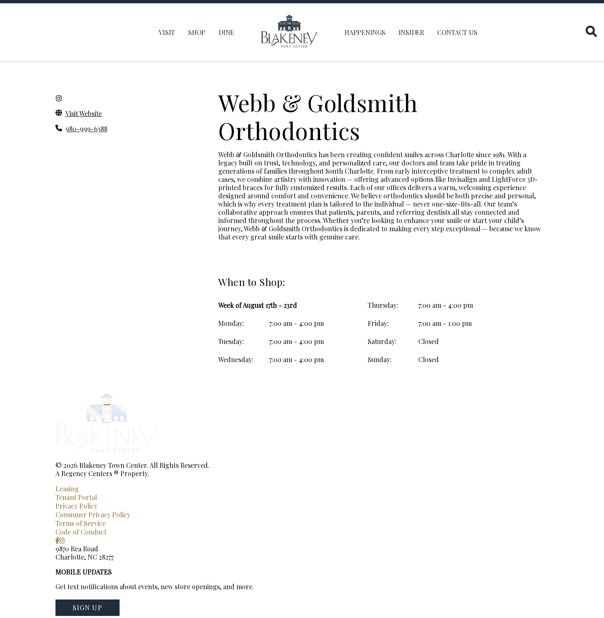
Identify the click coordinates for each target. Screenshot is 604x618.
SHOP (196, 32)
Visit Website (83, 113)
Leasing (67, 488)
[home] (289, 32)
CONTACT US (457, 32)
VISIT (167, 32)
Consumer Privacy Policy (92, 514)
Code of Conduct (80, 531)
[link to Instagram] (62, 540)
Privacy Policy (76, 506)
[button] (87, 607)
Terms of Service (80, 523)
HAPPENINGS (364, 32)
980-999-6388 (86, 128)
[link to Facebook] (57, 540)
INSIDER (411, 32)
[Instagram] (58, 98)
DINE (226, 32)
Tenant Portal (76, 497)
